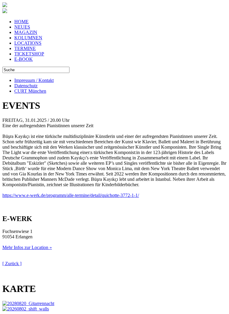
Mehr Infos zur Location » (27, 247)
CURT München (30, 91)
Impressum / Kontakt (34, 80)
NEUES (22, 26)
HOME (21, 21)
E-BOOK (23, 59)
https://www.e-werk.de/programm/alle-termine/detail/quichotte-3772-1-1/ (70, 195)
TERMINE (25, 48)
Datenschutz (26, 85)
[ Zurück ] (11, 263)
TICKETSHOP (29, 53)
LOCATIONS (27, 43)
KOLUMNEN (28, 37)
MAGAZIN (25, 32)
